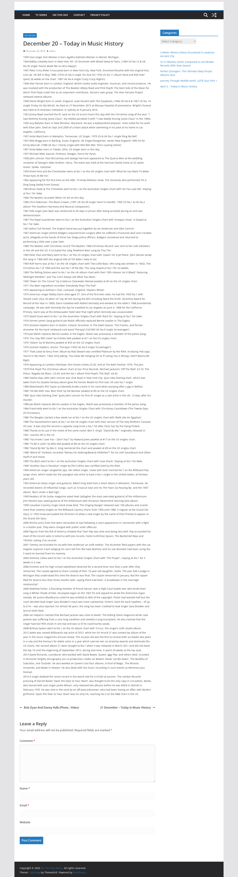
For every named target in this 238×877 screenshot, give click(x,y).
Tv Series (41, 15)
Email (24, 805)
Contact (79, 15)
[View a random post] (214, 15)
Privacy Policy (100, 15)
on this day (60, 15)
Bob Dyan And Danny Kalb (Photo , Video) (51, 707)
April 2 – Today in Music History (178, 86)
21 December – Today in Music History (125, 707)
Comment (27, 741)
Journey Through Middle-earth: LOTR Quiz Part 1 (188, 80)
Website (25, 822)
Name (25, 788)
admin (52, 51)
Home (26, 15)
